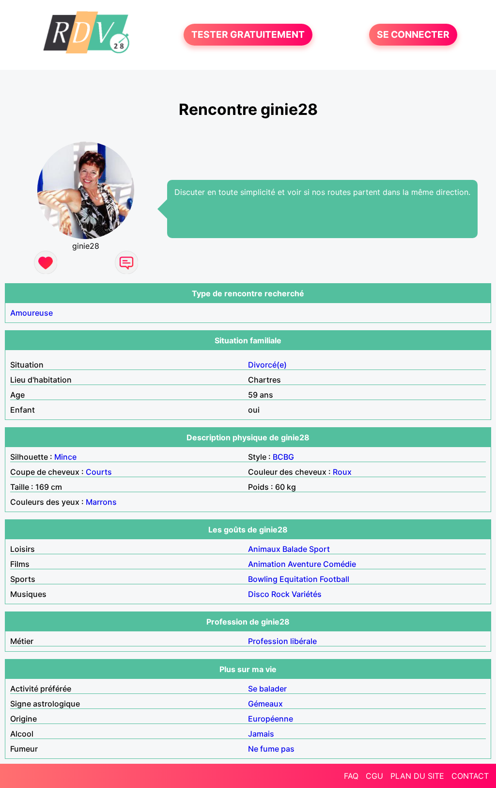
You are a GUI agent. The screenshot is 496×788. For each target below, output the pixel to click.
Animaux (264, 549)
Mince (65, 457)
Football (334, 579)
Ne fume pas (271, 749)
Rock (280, 594)
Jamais (261, 734)
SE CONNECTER (413, 35)
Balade (294, 549)
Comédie (339, 564)
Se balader (267, 688)
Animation (267, 564)
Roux (342, 472)
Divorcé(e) (267, 365)
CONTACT (470, 776)
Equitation (298, 579)
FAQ (351, 776)
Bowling (263, 579)
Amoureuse (31, 313)
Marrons (101, 502)
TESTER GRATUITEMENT (248, 35)
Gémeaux (265, 703)
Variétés (307, 594)
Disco (258, 594)
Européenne (270, 719)
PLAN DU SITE (417, 776)
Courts (99, 472)
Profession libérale (282, 641)
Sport (319, 549)
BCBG (283, 457)
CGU (374, 776)
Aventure (304, 564)
